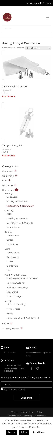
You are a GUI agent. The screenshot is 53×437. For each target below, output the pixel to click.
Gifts (4, 180)
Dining (8, 232)
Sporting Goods (10, 328)
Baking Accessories (17, 201)
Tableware (12, 244)
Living (7, 301)
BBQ (9, 214)
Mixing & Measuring (17, 287)
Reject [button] (24, 432)
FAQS (39, 412)
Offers (5, 323)
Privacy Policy (19, 389)
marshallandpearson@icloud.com (38, 354)
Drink (7, 249)
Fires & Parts (13, 309)
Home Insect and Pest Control (23, 318)
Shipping (28, 415)
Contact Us (40, 415)
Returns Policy (14, 415)
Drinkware (12, 266)
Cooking (8, 210)
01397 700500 (10, 353)
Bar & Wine (13, 257)
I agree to (14, 389)
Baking (8, 193)
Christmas (7, 171)
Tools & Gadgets (15, 296)
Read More (39, 432)
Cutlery (10, 240)
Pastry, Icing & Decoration (20, 206)
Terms (14, 412)
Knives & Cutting (15, 283)
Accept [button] (11, 432)
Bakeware (12, 197)
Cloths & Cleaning (16, 304)
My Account (33, 3)
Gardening (8, 175)
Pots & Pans (13, 227)
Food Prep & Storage (15, 275)
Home (10, 313)
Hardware (7, 185)
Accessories (13, 235)
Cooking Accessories (18, 218)
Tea (8, 270)
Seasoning (12, 292)
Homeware (8, 190)
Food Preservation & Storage (22, 278)
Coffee (10, 261)
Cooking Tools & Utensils (20, 223)
